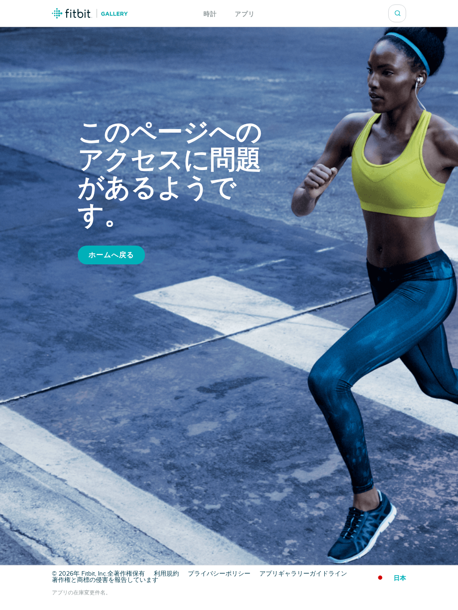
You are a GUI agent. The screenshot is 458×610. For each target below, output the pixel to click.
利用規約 (166, 574)
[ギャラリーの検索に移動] (398, 13)
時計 (210, 14)
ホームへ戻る (111, 255)
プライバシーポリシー (219, 574)
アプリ (245, 14)
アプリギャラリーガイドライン (303, 574)
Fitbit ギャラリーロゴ (90, 13)
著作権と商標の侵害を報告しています (105, 580)
